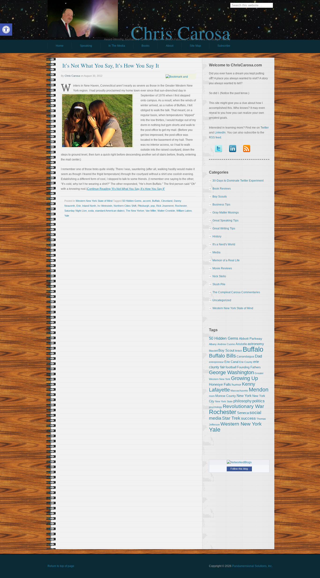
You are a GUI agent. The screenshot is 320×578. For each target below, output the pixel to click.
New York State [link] (224, 401)
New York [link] (244, 396)
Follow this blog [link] (239, 468)
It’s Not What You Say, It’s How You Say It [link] (110, 65)
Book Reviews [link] (221, 188)
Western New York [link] (241, 423)
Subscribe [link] (223, 45)
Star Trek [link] (231, 418)
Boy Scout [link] (226, 350)
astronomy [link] (256, 344)
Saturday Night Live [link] (75, 210)
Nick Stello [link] (219, 276)
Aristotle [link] (241, 344)
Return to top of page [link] (61, 566)
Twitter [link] (264, 127)
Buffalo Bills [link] (222, 356)
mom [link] (212, 396)
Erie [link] (78, 205)
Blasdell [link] (213, 350)
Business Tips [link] (221, 204)
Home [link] (59, 45)
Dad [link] (258, 356)
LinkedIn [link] (220, 132)
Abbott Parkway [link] (250, 338)
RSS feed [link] (215, 137)
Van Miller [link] (150, 210)
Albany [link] (213, 344)
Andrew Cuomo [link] (226, 344)
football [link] (231, 367)
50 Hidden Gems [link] (131, 200)
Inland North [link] (89, 205)
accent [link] (147, 200)
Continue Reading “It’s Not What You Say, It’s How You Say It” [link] (126, 188)
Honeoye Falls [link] (220, 384)
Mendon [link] (258, 390)
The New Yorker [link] (135, 210)
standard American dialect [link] (109, 210)
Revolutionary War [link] (243, 406)
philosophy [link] (242, 401)
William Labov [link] (184, 210)
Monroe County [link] (225, 396)
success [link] (248, 418)
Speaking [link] (86, 45)
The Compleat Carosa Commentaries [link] (236, 292)
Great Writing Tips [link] (223, 228)
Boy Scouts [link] (219, 196)
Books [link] (141, 47)
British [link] (238, 350)
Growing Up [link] (244, 378)
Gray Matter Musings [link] (225, 212)
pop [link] (153, 205)
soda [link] (91, 210)
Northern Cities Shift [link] (125, 205)
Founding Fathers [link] (249, 367)
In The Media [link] (116, 45)
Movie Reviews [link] (222, 268)
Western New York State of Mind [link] (94, 200)
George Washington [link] (231, 372)
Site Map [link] (195, 45)
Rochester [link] (181, 205)
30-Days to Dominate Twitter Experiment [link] (238, 180)
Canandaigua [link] (245, 356)
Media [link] (216, 252)
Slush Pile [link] (218, 284)
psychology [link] (215, 407)
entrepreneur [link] (216, 362)
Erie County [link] (246, 362)
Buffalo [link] (156, 200)
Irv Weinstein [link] (104, 205)
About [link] (169, 45)
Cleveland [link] (166, 200)
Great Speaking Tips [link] (225, 220)
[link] (6, 29)
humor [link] (236, 384)
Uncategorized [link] (221, 300)
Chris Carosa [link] (180, 28)
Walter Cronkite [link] (166, 210)
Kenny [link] (248, 384)
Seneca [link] (243, 413)
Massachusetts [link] (239, 390)
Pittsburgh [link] (143, 205)
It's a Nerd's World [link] (223, 244)
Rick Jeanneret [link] (165, 205)
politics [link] (258, 401)
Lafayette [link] (219, 390)
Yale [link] (66, 215)
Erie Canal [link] (231, 362)
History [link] (216, 236)
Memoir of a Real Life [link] (226, 260)
